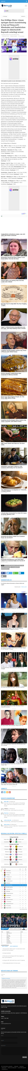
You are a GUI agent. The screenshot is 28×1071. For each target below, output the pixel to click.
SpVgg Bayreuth (5, 568)
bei (15, 826)
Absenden (25, 1057)
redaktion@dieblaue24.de (6, 1023)
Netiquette (16, 1066)
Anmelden (3, 1)
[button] (3, 573)
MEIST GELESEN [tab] (5, 946)
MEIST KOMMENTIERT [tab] (14, 946)
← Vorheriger (4, 16)
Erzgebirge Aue (14, 565)
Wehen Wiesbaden (6, 567)
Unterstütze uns (5, 1069)
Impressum (22, 1066)
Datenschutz (4, 1067)
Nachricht (3, 1045)
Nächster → (23, 16)
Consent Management (22, 1067)
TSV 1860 (7, 565)
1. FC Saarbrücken (15, 567)
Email (2, 1040)
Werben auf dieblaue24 (12, 1067)
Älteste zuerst (24, 586)
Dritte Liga (21, 565)
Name (2, 1035)
